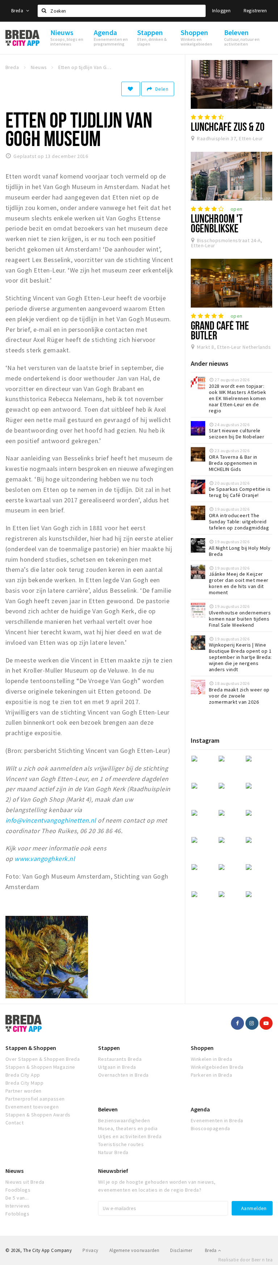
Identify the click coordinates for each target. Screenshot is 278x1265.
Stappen (109, 1047)
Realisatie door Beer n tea (245, 1260)
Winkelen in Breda (211, 1059)
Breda (17, 11)
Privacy (90, 1250)
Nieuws (14, 1170)
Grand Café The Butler (220, 330)
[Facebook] (237, 1023)
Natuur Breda (113, 1152)
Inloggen (221, 11)
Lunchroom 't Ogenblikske (217, 223)
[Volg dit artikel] (130, 89)
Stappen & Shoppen (30, 1047)
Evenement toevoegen (32, 1106)
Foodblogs (17, 1190)
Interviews (17, 1205)
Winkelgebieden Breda (217, 1067)
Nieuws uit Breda (25, 1182)
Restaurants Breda (120, 1059)
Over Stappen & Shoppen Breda (42, 1059)
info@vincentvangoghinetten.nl (50, 820)
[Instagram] (251, 1023)
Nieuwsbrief (113, 1170)
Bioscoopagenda (210, 1128)
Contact (14, 1122)
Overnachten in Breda (123, 1075)
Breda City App (22, 1075)
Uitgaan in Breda (117, 1067)
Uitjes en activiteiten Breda (129, 1136)
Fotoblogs (17, 1213)
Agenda (200, 1109)
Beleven (108, 1109)
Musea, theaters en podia (128, 1128)
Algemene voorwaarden (134, 1250)
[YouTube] (266, 1023)
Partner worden (23, 1091)
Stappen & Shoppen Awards (38, 1114)
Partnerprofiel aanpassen (35, 1098)
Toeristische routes (121, 1144)
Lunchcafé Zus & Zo (228, 126)
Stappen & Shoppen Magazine (40, 1067)
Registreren (255, 11)
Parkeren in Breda (211, 1075)
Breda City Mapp (24, 1083)
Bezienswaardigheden (124, 1120)
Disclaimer (181, 1250)
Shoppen (202, 1047)
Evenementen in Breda (217, 1120)
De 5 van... (17, 1198)
